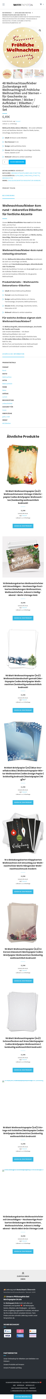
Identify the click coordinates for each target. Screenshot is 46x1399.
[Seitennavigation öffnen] (6, 4)
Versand (18, 121)
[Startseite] (23, 4)
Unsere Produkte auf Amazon (14, 1364)
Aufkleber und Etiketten (23, 13)
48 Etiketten (6, 423)
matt (8, 417)
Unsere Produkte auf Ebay (13, 1368)
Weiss (4, 390)
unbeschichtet (7, 403)
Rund (4, 370)
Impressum (20, 1385)
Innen (4, 410)
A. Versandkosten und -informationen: (24, 1391)
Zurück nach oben (23, 1277)
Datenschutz (30, 1385)
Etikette (36, 175)
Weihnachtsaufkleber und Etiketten (14, 15)
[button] (40, 30)
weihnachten (7, 178)
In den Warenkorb (17, 162)
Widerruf (33, 1388)
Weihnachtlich (7, 384)
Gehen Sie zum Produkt (23, 526)
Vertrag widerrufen (23, 1397)
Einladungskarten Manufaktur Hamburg (24, 180)
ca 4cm (4, 397)
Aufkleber (19, 175)
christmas (28, 175)
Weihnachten (7, 377)
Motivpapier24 (7, 13)
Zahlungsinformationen (19, 1388)
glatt (4, 417)
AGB (14, 1385)
